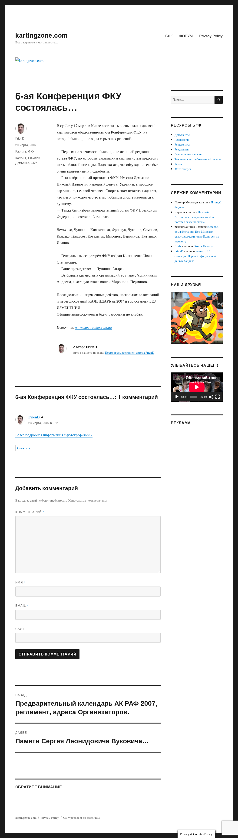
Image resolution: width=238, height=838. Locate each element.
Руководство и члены (188, 154)
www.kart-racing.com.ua (93, 327)
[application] (197, 387)
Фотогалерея (183, 169)
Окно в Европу (203, 246)
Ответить (23, 448)
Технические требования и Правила (198, 159)
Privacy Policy (211, 36)
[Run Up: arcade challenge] (197, 317)
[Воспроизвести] (177, 397)
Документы (182, 135)
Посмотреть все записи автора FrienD (129, 352)
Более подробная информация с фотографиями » (54, 434)
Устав (178, 164)
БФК (169, 36)
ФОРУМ (186, 36)
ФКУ (31, 151)
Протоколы (182, 139)
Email (22, 605)
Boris (178, 246)
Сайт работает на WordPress (81, 817)
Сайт (19, 628)
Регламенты (182, 144)
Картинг (20, 151)
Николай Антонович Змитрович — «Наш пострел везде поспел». (195, 217)
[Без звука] (211, 397)
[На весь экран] (217, 397)
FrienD (19, 138)
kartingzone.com (41, 35)
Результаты (182, 149)
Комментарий (30, 512)
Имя (20, 582)
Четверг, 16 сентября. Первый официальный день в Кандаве (196, 256)
